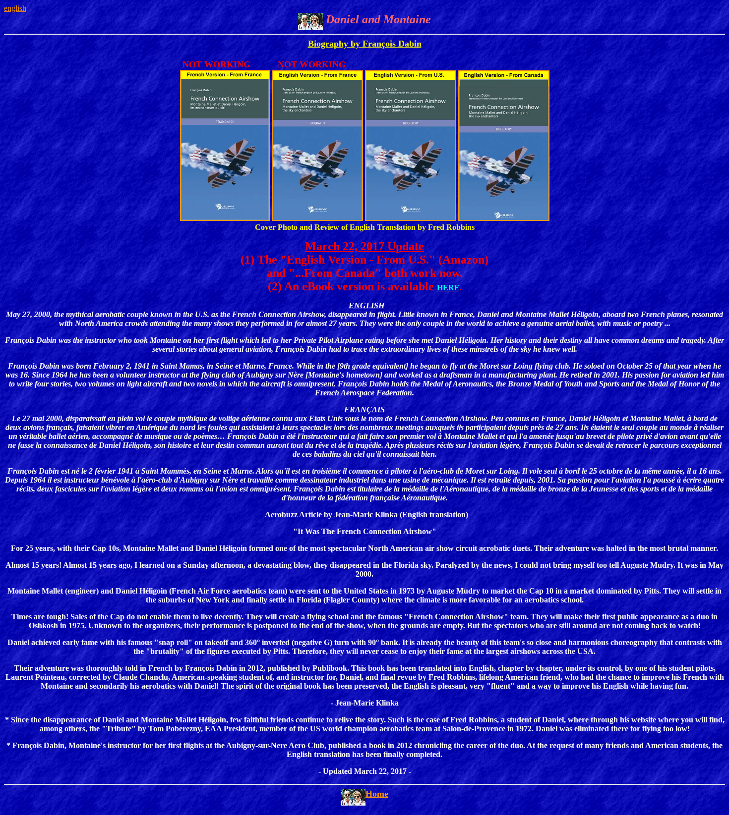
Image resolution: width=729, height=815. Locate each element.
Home (376, 794)
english (15, 8)
